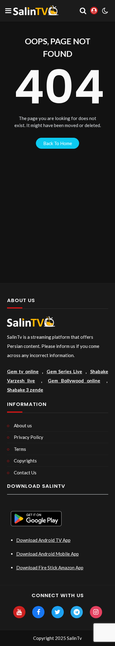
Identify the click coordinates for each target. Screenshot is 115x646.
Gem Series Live (64, 371)
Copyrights (25, 460)
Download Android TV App (43, 540)
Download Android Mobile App (47, 554)
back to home (57, 143)
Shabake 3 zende (25, 389)
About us (23, 425)
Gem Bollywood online (74, 380)
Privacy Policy (28, 437)
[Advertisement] (57, 223)
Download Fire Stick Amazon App (49, 567)
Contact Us (25, 472)
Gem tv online (23, 371)
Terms (20, 449)
